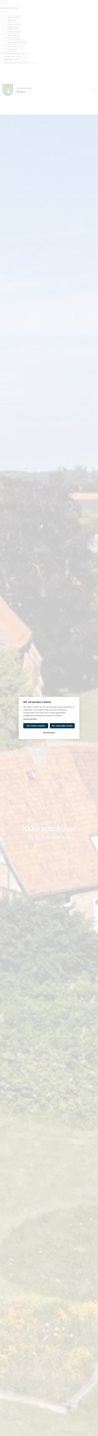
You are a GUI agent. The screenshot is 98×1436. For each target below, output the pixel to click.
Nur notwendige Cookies (62, 726)
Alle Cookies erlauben (36, 726)
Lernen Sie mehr (30, 719)
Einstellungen (49, 733)
